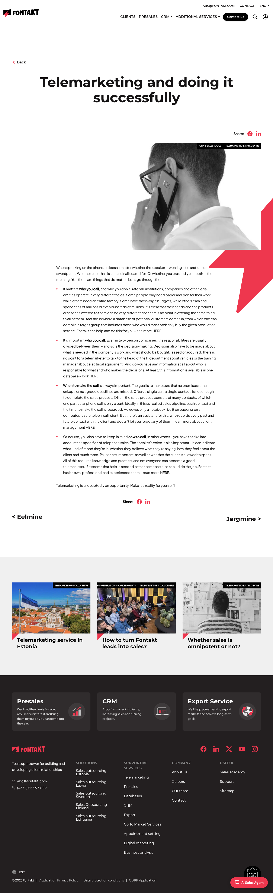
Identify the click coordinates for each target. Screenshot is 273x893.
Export (129, 815)
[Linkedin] (216, 749)
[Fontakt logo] (21, 13)
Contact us (235, 17)
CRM (165, 17)
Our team (180, 791)
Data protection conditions (103, 880)
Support (227, 781)
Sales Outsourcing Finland (91, 806)
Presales (148, 17)
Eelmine (29, 516)
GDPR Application (142, 880)
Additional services (196, 17)
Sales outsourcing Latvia (91, 783)
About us (179, 772)
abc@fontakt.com (219, 5)
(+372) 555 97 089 (32, 788)
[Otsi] (255, 17)
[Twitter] (229, 749)
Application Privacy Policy (58, 880)
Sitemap (227, 791)
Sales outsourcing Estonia (91, 772)
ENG (263, 5)
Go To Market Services (142, 824)
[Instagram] (255, 749)
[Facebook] (203, 749)
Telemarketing (136, 777)
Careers (178, 781)
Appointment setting (142, 834)
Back (21, 62)
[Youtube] (242, 749)
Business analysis (138, 852)
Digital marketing (139, 843)
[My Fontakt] (265, 17)
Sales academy (232, 772)
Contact (247, 5)
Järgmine (241, 518)
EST (22, 872)
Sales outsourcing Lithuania (91, 817)
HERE (156, 330)
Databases (133, 796)
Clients (127, 17)
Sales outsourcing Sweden (91, 795)
